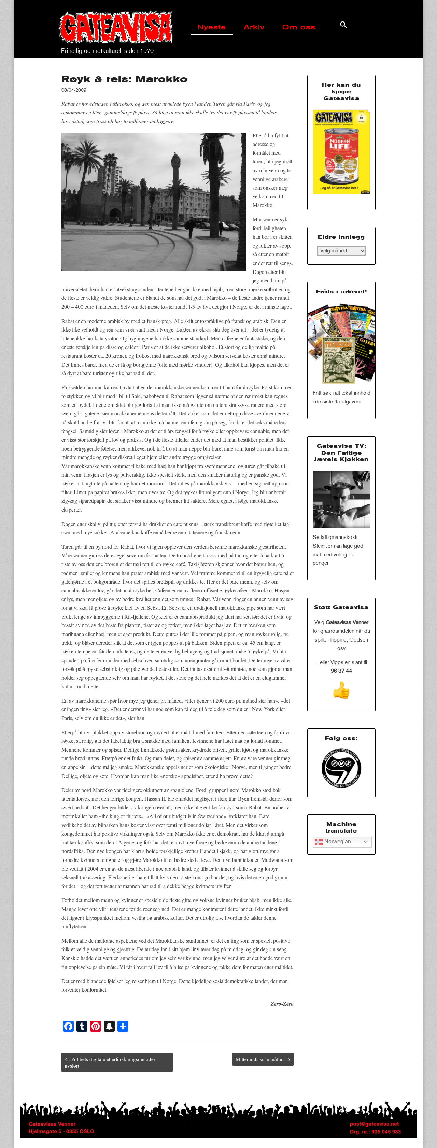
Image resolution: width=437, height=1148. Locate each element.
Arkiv (254, 27)
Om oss (298, 27)
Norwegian (337, 841)
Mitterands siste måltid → (263, 1059)
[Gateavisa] (115, 23)
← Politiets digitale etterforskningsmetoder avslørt (110, 1062)
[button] (343, 25)
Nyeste (211, 27)
